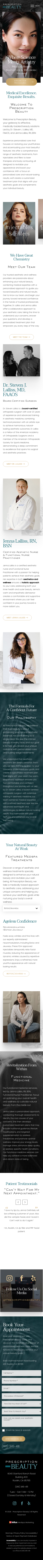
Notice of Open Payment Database (21, 1536)
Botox (19, 221)
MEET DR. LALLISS (14, 464)
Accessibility (31, 1533)
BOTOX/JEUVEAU (15, 974)
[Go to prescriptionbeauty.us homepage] (12, 5)
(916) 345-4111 (10, 1446)
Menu (37, 6)
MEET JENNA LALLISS (16, 618)
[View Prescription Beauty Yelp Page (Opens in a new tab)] (33, 1278)
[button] (32, 6)
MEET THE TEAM (20, 337)
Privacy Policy (19, 1533)
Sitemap (9, 1533)
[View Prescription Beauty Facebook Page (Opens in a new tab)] (21, 1278)
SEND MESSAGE (12, 1439)
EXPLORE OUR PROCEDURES (20, 82)
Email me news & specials (18, 1430)
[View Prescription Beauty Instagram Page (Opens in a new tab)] (10, 1278)
